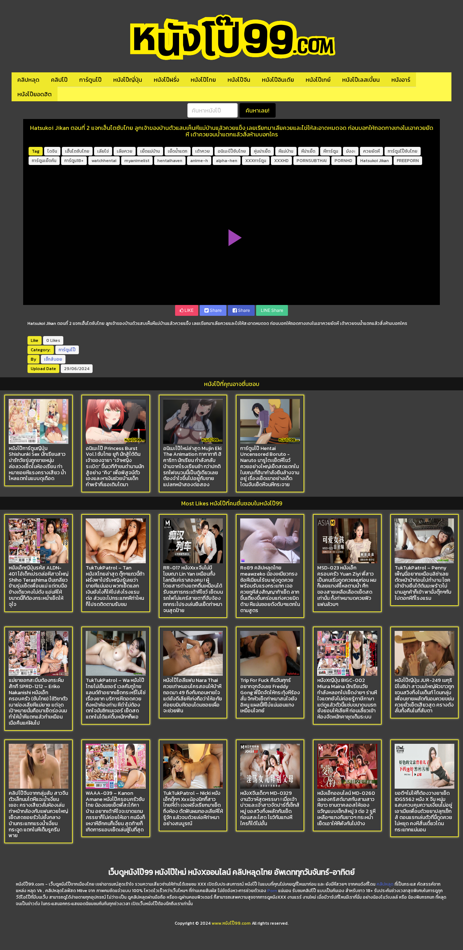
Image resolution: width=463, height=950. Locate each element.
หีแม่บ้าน (286, 151)
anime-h (199, 160)
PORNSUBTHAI (312, 160)
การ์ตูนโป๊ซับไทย (402, 151)
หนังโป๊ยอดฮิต (34, 94)
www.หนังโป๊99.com (231, 923)
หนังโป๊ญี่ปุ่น (127, 79)
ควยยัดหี (371, 151)
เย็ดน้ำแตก (177, 151)
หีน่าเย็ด (308, 151)
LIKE (188, 310)
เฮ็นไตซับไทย (77, 151)
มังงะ (350, 151)
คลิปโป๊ (59, 79)
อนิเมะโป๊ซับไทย (232, 151)
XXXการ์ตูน (255, 160)
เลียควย (124, 151)
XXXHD (281, 160)
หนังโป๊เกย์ (318, 79)
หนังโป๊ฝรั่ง (166, 79)
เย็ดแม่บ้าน (150, 151)
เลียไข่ (103, 151)
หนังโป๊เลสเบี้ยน (361, 79)
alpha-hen (226, 160)
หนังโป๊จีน (239, 79)
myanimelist (136, 160)
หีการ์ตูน (330, 151)
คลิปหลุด (28, 79)
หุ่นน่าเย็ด (262, 151)
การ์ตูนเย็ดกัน (44, 160)
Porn (272, 890)
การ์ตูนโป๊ (90, 79)
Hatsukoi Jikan (374, 160)
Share (215, 310)
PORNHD (343, 160)
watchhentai (104, 160)
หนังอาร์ (400, 79)
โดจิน (52, 151)
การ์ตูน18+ (74, 160)
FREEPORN (408, 160)
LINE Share (272, 310)
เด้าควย (202, 151)
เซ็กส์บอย (53, 359)
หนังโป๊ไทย (203, 79)
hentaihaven (169, 160)
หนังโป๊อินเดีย (278, 79)
